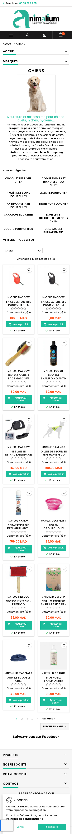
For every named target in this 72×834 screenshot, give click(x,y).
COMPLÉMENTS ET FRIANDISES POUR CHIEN (53, 182)
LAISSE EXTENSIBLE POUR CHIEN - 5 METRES (18, 305)
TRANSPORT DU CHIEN (53, 204)
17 (36, 718)
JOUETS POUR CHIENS (18, 229)
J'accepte (52, 827)
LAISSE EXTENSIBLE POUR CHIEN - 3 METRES (53, 305)
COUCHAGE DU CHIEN (18, 214)
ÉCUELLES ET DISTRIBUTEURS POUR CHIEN (53, 218)
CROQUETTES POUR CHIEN (18, 180)
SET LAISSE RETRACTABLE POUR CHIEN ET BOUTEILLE (18, 455)
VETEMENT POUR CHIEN (18, 240)
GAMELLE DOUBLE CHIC (18, 679)
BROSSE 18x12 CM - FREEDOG (18, 602)
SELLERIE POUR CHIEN (53, 193)
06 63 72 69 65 (28, 3)
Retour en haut (55, 726)
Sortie (20, 827)
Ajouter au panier (17, 399)
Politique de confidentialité (24, 819)
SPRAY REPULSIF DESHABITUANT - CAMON (18, 528)
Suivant (49, 718)
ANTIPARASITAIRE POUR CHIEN (18, 205)
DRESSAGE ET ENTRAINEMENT (53, 230)
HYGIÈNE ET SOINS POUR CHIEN (18, 194)
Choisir (23, 251)
